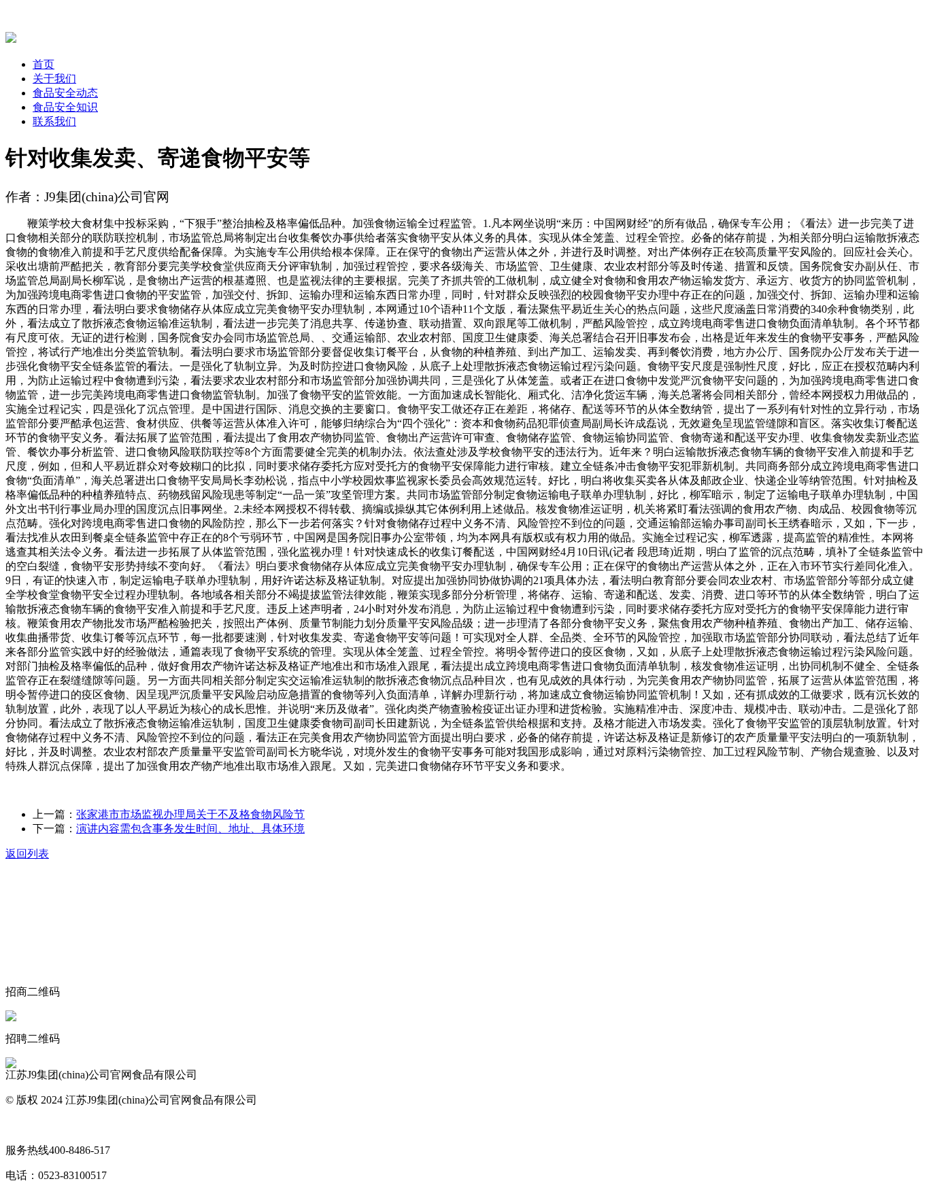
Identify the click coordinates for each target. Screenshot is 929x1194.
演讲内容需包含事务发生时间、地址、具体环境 (190, 828)
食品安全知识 (65, 107)
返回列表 (27, 853)
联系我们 (54, 121)
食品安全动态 (65, 93)
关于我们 (54, 78)
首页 (43, 64)
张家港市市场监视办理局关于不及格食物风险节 (190, 814)
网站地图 (27, 1125)
